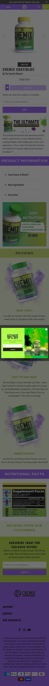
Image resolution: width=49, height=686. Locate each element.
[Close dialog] (46, 329)
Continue (12, 349)
